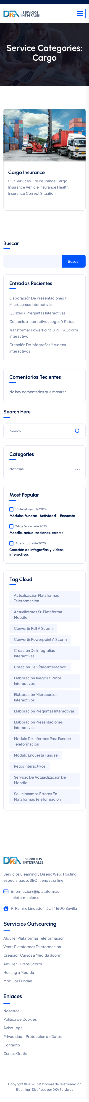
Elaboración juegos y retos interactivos (38, 680)
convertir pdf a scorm (33, 628)
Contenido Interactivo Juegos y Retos (41, 321)
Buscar (11, 243)
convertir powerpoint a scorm (40, 639)
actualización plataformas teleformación (36, 598)
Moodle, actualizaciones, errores (36, 533)
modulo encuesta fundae (36, 755)
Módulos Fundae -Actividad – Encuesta (42, 516)
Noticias (16, 468)
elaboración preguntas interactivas (44, 711)
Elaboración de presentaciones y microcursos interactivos (38, 301)
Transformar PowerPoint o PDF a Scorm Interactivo (43, 333)
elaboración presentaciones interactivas (38, 725)
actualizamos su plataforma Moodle (38, 614)
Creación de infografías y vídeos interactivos (37, 347)
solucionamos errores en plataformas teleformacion (37, 796)
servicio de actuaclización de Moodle (40, 780)
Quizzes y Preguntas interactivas (37, 313)
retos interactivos (29, 766)
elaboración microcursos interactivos (35, 697)
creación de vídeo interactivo (40, 666)
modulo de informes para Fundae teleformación (42, 741)
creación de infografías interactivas (34, 653)
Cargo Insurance (26, 172)
